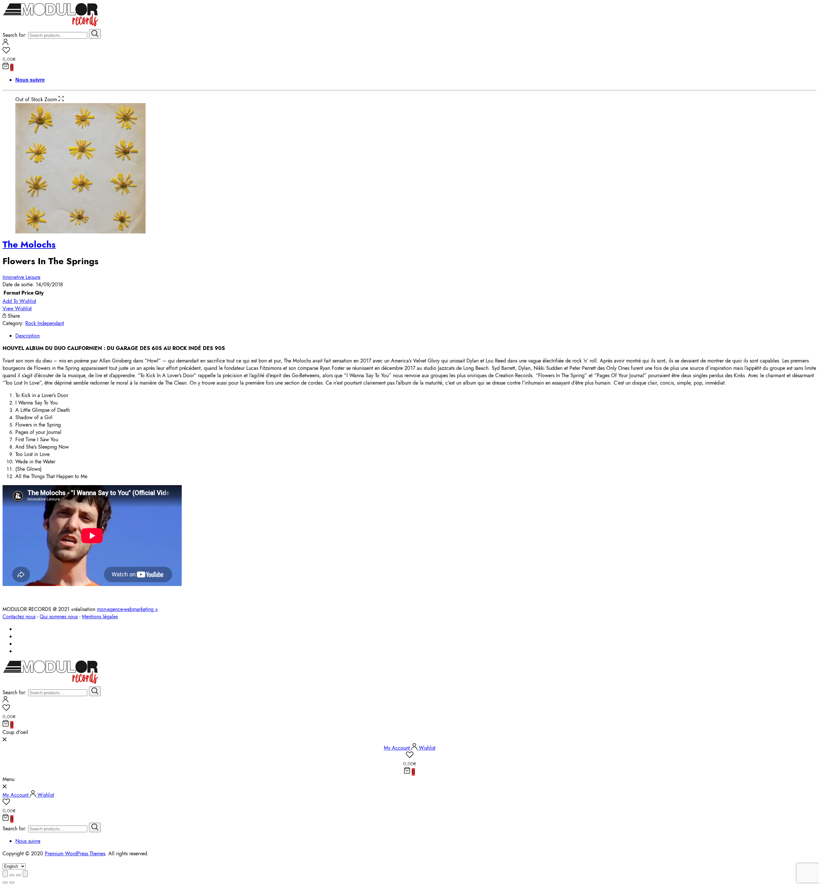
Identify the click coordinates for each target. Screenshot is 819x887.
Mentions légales (100, 616)
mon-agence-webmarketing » (127, 609)
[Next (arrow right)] (11, 882)
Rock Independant (44, 323)
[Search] (95, 34)
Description (27, 335)
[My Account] (5, 43)
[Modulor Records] (51, 25)
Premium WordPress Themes (75, 853)
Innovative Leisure (21, 277)
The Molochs (29, 244)
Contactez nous (19, 616)
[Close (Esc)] (5, 873)
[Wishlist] (409, 51)
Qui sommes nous (59, 616)
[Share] (11, 875)
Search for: (15, 35)
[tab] (415, 335)
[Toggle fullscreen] (18, 875)
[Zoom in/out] (25, 873)
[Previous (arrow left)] (5, 882)
